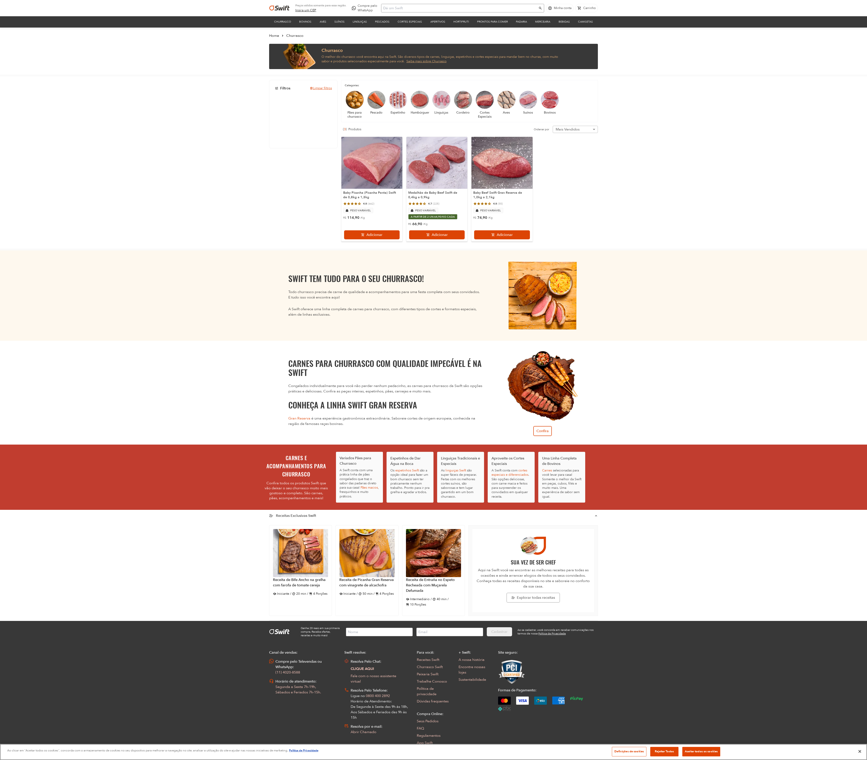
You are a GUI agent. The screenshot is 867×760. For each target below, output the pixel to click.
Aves (323, 21)
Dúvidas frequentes (433, 701)
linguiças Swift (455, 470)
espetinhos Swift (407, 470)
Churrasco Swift (430, 666)
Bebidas (564, 21)
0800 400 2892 (378, 695)
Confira (542, 431)
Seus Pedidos (427, 721)
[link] (305, 10)
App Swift (425, 742)
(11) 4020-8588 (287, 672)
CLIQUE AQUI (362, 668)
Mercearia (542, 21)
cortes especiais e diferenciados (510, 472)
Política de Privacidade (303, 750)
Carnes (547, 470)
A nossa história (472, 659)
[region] (433, 752)
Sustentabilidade (472, 679)
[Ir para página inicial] (279, 8)
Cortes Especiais (410, 21)
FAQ (420, 728)
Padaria (521, 21)
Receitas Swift (428, 659)
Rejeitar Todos (664, 751)
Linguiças (360, 21)
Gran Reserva (299, 418)
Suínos (339, 21)
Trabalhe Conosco (432, 681)
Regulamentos (428, 735)
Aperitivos (437, 21)
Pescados (382, 21)
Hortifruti (461, 21)
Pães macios (369, 487)
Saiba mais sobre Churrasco (426, 61)
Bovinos (305, 21)
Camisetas (585, 21)
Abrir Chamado (363, 732)
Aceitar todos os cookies (701, 751)
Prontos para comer (492, 21)
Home (274, 35)
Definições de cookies (629, 751)
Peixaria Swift (427, 674)
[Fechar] (860, 751)
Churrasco (282, 21)
